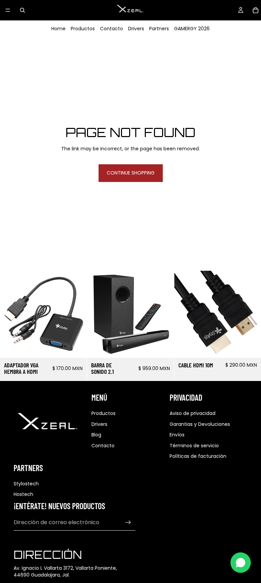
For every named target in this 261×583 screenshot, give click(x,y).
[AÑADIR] (76, 347)
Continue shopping (131, 172)
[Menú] (8, 10)
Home (58, 28)
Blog (96, 434)
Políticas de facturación (198, 456)
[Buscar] (22, 10)
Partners (159, 28)
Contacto (111, 28)
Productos (83, 28)
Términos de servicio (194, 445)
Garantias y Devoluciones (200, 424)
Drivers (136, 28)
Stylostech (26, 483)
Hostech (23, 494)
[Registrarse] (128, 522)
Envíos (177, 434)
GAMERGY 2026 (192, 28)
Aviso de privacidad (192, 413)
